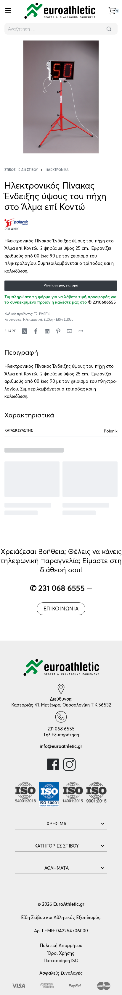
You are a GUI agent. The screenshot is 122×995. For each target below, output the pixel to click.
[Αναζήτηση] (109, 29)
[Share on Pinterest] (58, 331)
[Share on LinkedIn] (47, 331)
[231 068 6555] (61, 717)
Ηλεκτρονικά (57, 169)
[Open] (8, 11)
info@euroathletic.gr (61, 746)
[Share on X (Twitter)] (24, 331)
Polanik (111, 431)
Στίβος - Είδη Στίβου (21, 169)
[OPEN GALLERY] (61, 96)
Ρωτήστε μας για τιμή (61, 285)
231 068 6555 (61, 729)
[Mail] (69, 331)
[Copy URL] (81, 331)
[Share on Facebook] (35, 331)
